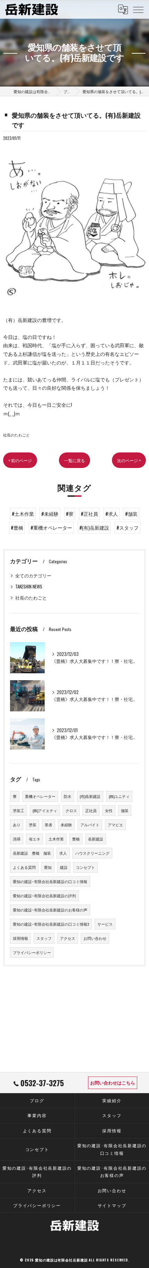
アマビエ (115, 824)
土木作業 (56, 839)
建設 (64, 867)
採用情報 (20, 938)
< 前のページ (20, 460)
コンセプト (85, 867)
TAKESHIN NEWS (28, 586)
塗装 (32, 824)
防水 (67, 796)
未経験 (66, 824)
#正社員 (89, 513)
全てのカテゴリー (33, 575)
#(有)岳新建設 (94, 527)
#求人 (111, 513)
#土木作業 (23, 513)
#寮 (69, 513)
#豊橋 (17, 527)
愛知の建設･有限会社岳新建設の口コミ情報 (50, 881)
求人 (63, 853)
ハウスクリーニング (92, 853)
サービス (105, 924)
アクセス (67, 938)
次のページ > (129, 460)
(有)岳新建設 (90, 796)
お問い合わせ (95, 938)
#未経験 (50, 513)
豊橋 (76, 839)
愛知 (48, 867)
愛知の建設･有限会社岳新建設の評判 (44, 895)
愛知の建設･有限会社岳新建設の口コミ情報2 (51, 924)
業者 (48, 824)
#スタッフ (127, 527)
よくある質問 (24, 867)
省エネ (34, 839)
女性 (109, 810)
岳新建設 (95, 839)
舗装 (125, 810)
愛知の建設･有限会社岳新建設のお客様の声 (50, 909)
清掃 (16, 839)
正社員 (91, 810)
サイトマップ (112, 1205)
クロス (71, 810)
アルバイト (89, 824)
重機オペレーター (40, 796)
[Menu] (138, 9)
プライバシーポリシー (32, 952)
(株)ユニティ (119, 796)
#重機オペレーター (51, 527)
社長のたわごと (16, 435)
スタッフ (44, 938)
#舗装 (131, 513)
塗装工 (18, 810)
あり (16, 824)
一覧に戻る (74, 460)
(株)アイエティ (45, 810)
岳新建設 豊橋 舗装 (32, 853)
